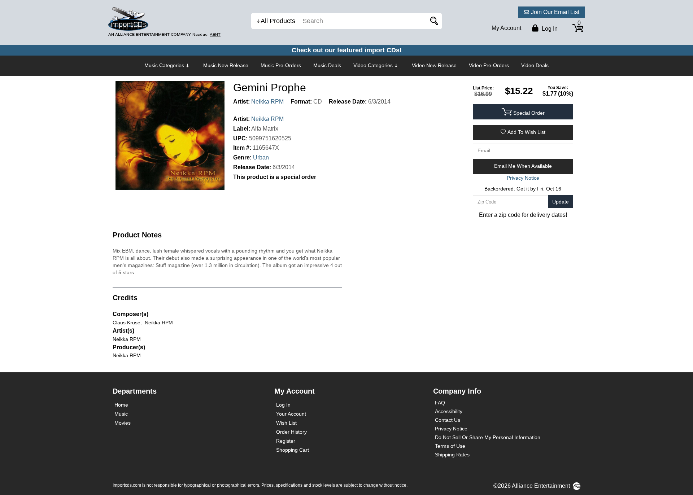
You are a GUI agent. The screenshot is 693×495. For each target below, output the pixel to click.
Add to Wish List (526, 132)
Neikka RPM (267, 101)
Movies (122, 423)
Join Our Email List (555, 12)
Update (560, 202)
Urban (261, 157)
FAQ (440, 403)
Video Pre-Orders (489, 65)
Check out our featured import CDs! (347, 50)
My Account (506, 28)
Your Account (291, 414)
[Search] (433, 21)
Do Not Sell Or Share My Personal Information (487, 437)
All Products (278, 21)
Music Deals (327, 65)
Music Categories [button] (164, 65)
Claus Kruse (126, 322)
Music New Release (225, 65)
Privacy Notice (451, 429)
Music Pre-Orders (281, 65)
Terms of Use (450, 446)
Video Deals (535, 65)
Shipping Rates (452, 454)
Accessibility (448, 411)
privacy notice (523, 178)
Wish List (286, 423)
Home (121, 405)
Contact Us (447, 420)
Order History (291, 432)
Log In (283, 405)
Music (121, 414)
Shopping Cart (292, 450)
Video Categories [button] (373, 65)
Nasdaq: (206, 34)
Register (285, 441)
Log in (549, 29)
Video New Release (434, 65)
